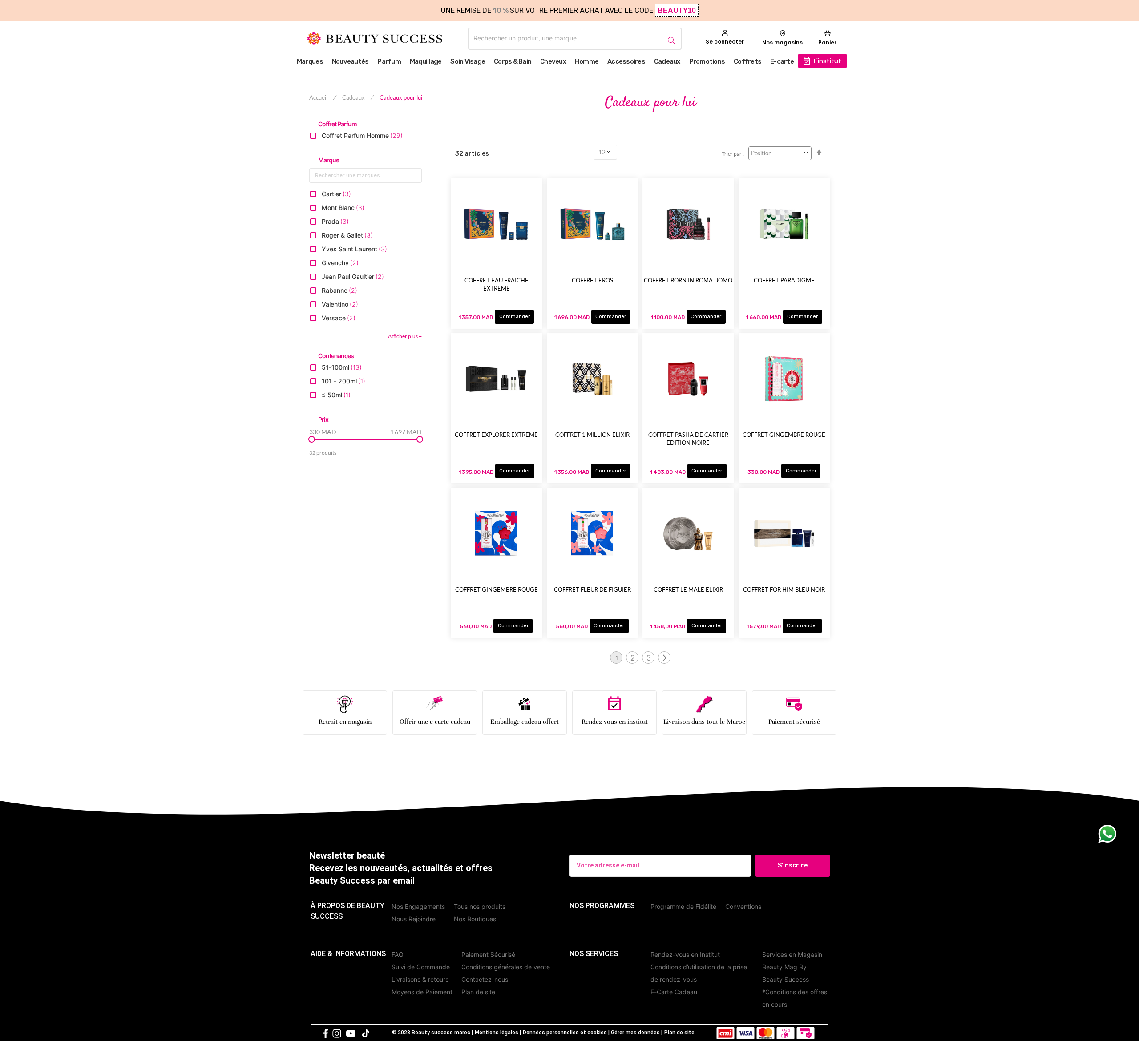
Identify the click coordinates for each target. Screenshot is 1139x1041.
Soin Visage (467, 61)
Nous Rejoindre (414, 919)
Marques (310, 61)
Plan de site (478, 992)
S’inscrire (793, 865)
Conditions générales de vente (505, 967)
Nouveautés (350, 61)
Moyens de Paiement (422, 992)
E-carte (782, 61)
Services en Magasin (792, 954)
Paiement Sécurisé (488, 954)
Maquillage (426, 61)
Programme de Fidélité (683, 906)
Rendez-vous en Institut (685, 954)
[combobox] (575, 39)
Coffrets (747, 61)
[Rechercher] (670, 39)
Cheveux (553, 61)
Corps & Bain (512, 61)
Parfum (389, 61)
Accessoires (626, 61)
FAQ (398, 954)
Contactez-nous (484, 979)
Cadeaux (667, 61)
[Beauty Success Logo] (375, 39)
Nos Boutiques (475, 919)
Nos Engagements (418, 906)
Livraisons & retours (420, 979)
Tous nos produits (479, 906)
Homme (586, 61)
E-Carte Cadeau (673, 992)
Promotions (707, 61)
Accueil (319, 97)
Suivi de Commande (421, 967)
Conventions (743, 906)
